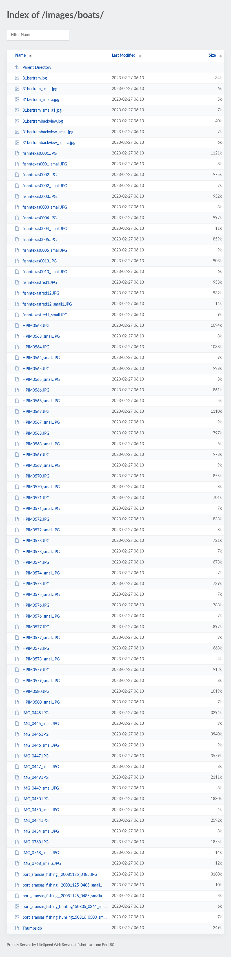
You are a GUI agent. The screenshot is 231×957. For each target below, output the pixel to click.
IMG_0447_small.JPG (41, 767)
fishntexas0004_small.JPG (45, 229)
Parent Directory (37, 68)
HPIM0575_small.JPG (41, 595)
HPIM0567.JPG (36, 412)
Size (212, 56)
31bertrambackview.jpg (43, 121)
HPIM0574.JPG (36, 563)
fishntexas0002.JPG (40, 175)
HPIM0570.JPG (36, 476)
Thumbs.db (32, 928)
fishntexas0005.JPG (40, 240)
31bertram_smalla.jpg (41, 100)
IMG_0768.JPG (35, 842)
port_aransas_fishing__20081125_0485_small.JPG (65, 885)
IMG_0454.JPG (35, 821)
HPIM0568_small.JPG (41, 444)
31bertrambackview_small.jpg (48, 132)
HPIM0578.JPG (36, 649)
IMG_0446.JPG (35, 735)
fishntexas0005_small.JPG (45, 251)
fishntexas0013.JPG (40, 261)
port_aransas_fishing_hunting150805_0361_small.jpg (65, 907)
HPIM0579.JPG (36, 670)
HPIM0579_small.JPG (41, 681)
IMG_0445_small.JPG (41, 724)
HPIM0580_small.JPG (41, 702)
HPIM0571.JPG (36, 498)
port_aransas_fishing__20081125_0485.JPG (60, 875)
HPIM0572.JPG (36, 519)
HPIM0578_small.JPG (41, 659)
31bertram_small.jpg (40, 89)
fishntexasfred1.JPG (40, 283)
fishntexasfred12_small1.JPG (47, 304)
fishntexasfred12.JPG (41, 293)
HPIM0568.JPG (36, 434)
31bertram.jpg (35, 78)
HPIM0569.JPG (36, 455)
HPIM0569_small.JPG (41, 466)
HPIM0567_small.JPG (41, 423)
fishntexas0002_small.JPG (45, 186)
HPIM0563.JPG (36, 326)
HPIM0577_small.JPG (41, 638)
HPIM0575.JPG (36, 584)
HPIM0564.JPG (36, 347)
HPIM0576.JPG (36, 605)
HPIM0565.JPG (36, 369)
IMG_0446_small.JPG (41, 745)
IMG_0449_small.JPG (41, 788)
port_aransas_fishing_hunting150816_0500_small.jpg (65, 918)
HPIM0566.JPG (36, 390)
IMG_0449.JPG (35, 778)
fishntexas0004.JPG (40, 218)
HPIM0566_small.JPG (41, 401)
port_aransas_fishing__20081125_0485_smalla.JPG (65, 896)
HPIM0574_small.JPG (41, 573)
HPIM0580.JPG (36, 692)
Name (20, 56)
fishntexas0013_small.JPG (45, 272)
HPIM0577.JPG (36, 627)
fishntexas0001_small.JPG (45, 164)
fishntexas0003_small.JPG (45, 207)
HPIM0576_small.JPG (41, 616)
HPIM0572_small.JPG (41, 530)
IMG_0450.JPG (35, 799)
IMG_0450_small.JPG (41, 810)
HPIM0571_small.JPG (41, 509)
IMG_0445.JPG (35, 713)
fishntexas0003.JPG (40, 197)
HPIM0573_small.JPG (41, 552)
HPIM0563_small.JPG (41, 337)
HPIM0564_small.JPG (41, 358)
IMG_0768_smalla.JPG (42, 864)
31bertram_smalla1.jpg (42, 110)
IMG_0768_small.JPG (41, 853)
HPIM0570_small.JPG (41, 487)
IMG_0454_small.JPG (41, 832)
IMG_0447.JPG (35, 756)
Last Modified (124, 56)
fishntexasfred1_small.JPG (45, 315)
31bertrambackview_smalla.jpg (49, 143)
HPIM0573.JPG (36, 541)
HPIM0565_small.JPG (41, 380)
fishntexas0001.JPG (40, 154)
